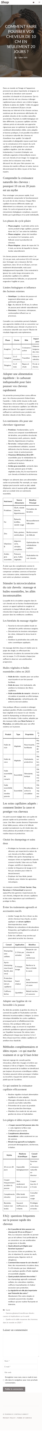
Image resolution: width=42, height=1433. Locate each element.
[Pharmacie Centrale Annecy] (5, 2)
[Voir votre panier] (33, 2)
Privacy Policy (9, 1418)
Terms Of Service (24, 1418)
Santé (8, 1310)
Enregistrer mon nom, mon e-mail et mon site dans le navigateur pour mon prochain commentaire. (21, 1380)
